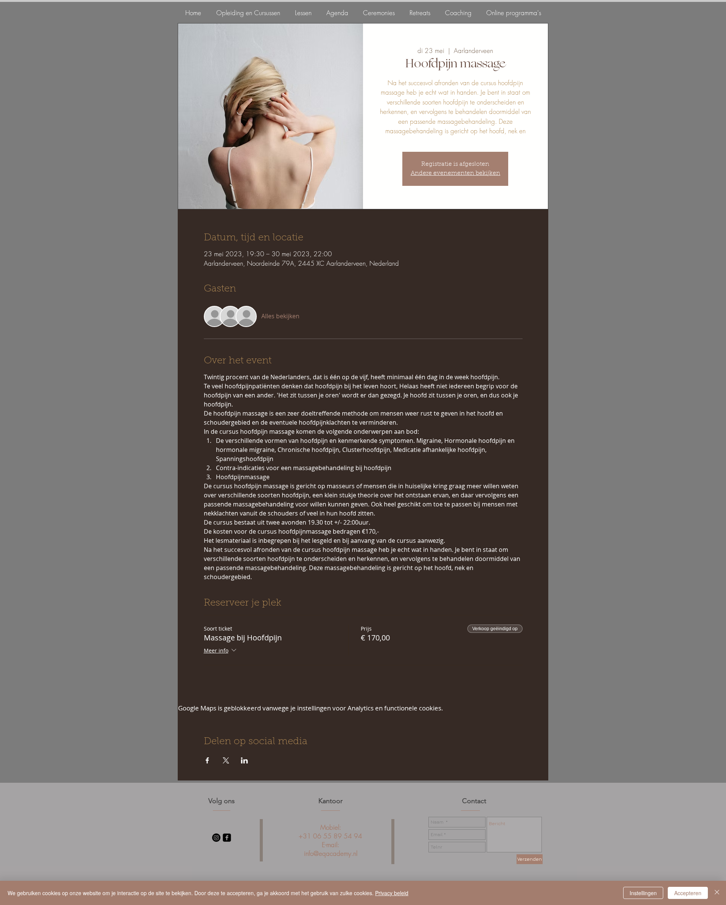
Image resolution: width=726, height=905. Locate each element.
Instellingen (643, 893)
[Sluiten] (716, 893)
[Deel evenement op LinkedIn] (244, 760)
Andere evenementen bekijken (455, 173)
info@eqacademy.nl (330, 853)
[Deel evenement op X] (226, 760)
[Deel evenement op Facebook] (207, 760)
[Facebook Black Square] (227, 837)
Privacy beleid (391, 893)
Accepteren (687, 893)
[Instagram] (216, 837)
